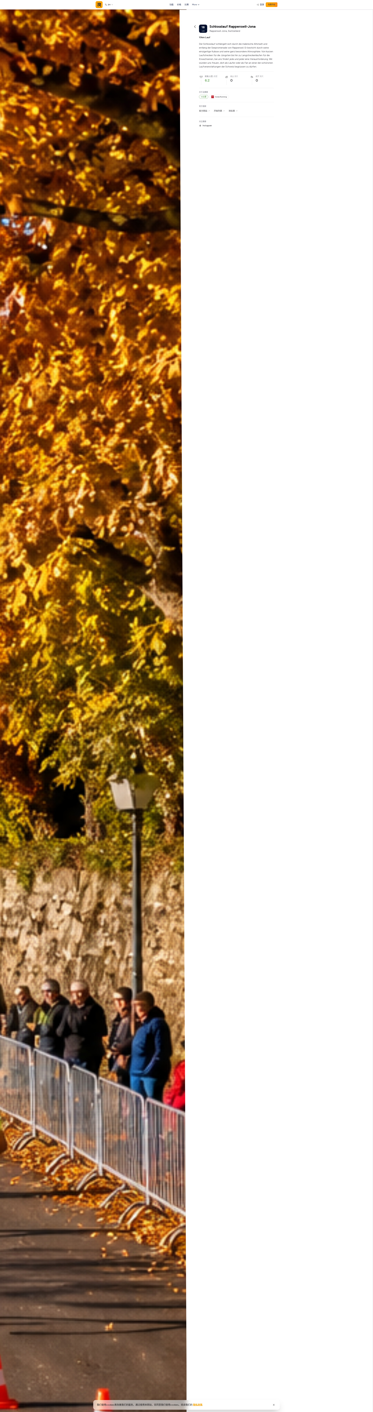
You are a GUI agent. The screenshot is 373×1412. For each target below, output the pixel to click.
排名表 (232, 111)
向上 (232, 76)
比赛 (187, 4)
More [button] (194, 4)
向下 (257, 76)
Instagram (207, 125)
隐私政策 (197, 1404)
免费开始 (271, 5)
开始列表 (218, 111)
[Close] (273, 1405)
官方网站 (203, 111)
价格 (179, 4)
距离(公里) (209, 76)
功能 (171, 4)
